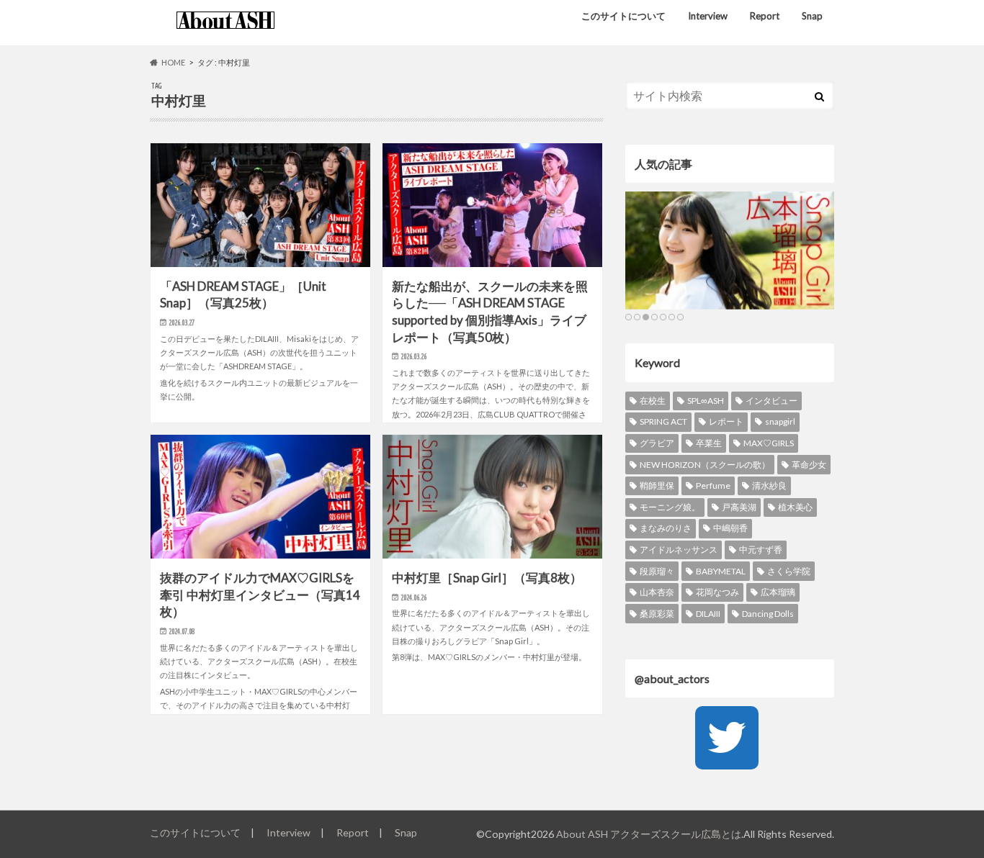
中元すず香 (760, 549)
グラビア (657, 443)
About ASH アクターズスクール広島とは (648, 834)
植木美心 (795, 507)
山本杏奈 (657, 592)
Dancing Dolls (768, 613)
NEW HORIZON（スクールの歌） (705, 464)
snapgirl (780, 421)
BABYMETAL (721, 571)
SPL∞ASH (705, 400)
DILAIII (708, 613)
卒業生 (709, 443)
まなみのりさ (666, 528)
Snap (812, 16)
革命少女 (809, 464)
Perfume (713, 485)
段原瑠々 (657, 571)
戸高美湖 (739, 507)
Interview (708, 16)
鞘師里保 (657, 485)
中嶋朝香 (730, 528)
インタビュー (771, 400)
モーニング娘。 (670, 507)
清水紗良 (769, 485)
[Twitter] (727, 737)
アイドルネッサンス (678, 549)
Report (764, 16)
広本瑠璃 (778, 592)
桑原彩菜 (657, 613)
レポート (726, 421)
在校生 (653, 400)
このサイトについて (623, 16)
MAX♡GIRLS (768, 443)
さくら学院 (788, 571)
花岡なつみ (717, 592)
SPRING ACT (663, 421)
